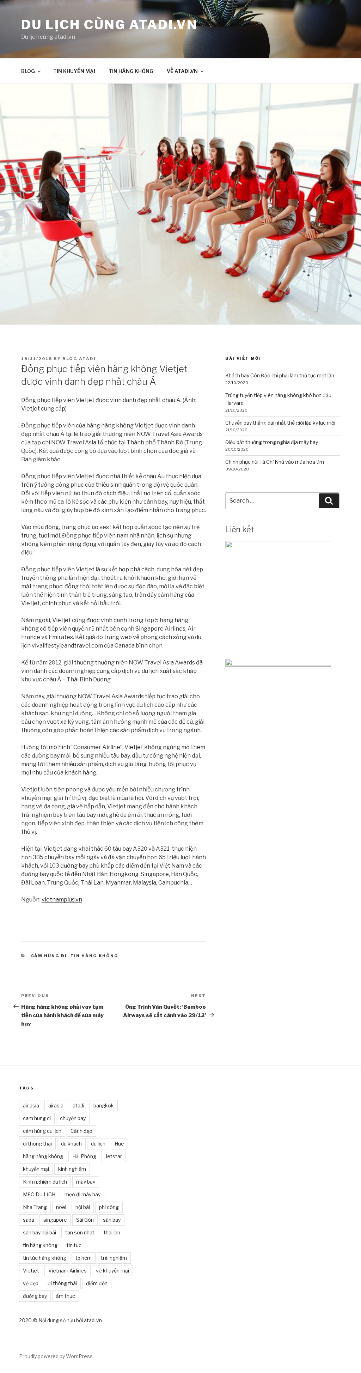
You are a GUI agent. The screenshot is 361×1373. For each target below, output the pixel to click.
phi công (109, 1207)
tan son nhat (79, 1232)
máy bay (85, 1182)
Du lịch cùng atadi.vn (109, 24)
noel (61, 1207)
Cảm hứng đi (49, 955)
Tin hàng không (95, 955)
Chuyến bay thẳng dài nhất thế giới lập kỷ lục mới (280, 423)
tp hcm (83, 1258)
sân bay (112, 1220)
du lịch (98, 1144)
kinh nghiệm (72, 1169)
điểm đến (97, 1283)
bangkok (103, 1105)
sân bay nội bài (39, 1232)
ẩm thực (65, 1296)
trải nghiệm (114, 1258)
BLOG (28, 71)
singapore (55, 1220)
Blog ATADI (79, 358)
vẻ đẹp (30, 1283)
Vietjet (31, 1271)
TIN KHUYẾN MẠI (74, 71)
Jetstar (113, 1156)
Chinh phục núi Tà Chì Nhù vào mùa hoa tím (274, 462)
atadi (78, 1105)
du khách (71, 1144)
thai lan (112, 1232)
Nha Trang (35, 1207)
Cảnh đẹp (81, 1131)
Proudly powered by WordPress (56, 1356)
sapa (28, 1220)
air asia (31, 1105)
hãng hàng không (43, 1156)
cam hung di (37, 1118)
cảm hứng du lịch (42, 1131)
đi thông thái (62, 1283)
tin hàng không (40, 1245)
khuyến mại (36, 1169)
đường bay (35, 1296)
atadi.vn (93, 1320)
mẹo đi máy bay (82, 1194)
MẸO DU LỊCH (39, 1194)
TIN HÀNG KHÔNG (131, 71)
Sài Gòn (85, 1220)
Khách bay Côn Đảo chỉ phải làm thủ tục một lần (279, 375)
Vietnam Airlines (67, 1271)
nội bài (82, 1207)
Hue (119, 1144)
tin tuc (74, 1245)
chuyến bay (73, 1118)
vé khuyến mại (112, 1271)
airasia (55, 1105)
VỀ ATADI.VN (182, 71)
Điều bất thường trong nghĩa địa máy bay (271, 442)
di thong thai (37, 1144)
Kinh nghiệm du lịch (45, 1182)
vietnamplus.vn (62, 899)
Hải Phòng (84, 1156)
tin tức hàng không (44, 1258)
